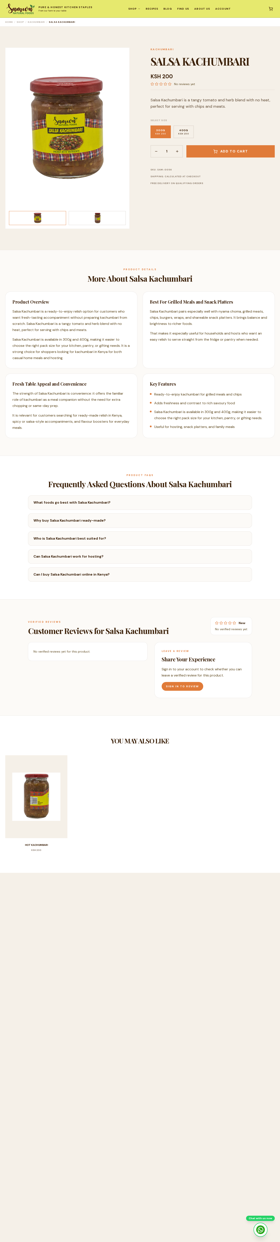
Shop (20, 22)
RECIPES (152, 9)
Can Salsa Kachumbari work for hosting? (68, 556)
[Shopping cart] (271, 9)
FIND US (183, 9)
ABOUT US (202, 9)
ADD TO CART (234, 151)
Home (9, 22)
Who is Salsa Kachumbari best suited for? (69, 538)
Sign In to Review (182, 686)
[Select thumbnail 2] (97, 218)
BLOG (167, 9)
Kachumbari (36, 22)
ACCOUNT (223, 9)
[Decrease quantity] (156, 151)
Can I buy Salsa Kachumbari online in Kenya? (71, 574)
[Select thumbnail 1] (37, 218)
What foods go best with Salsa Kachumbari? (71, 502)
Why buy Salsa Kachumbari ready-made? (69, 520)
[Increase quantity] (177, 151)
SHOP (132, 9)
